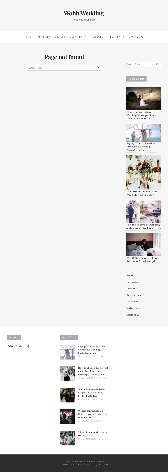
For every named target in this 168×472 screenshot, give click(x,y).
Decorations (78, 37)
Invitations (116, 37)
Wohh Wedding (84, 13)
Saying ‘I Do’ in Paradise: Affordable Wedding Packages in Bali (141, 146)
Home (28, 37)
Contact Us (136, 37)
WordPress (103, 464)
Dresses (60, 37)
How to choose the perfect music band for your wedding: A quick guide (93, 371)
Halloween (98, 37)
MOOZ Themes (77, 464)
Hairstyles (43, 37)
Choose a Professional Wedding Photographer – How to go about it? (141, 115)
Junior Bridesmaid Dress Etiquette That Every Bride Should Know (91, 392)
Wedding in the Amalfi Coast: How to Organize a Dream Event (92, 414)
